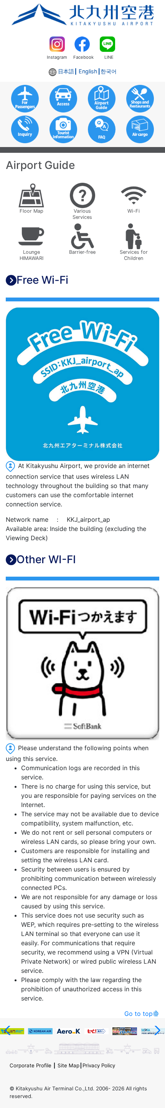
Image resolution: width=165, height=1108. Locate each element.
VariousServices (82, 214)
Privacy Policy (98, 1065)
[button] (9, 1030)
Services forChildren (134, 255)
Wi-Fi (133, 211)
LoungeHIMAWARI (31, 255)
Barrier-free (82, 252)
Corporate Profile (30, 1065)
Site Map (68, 1065)
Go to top (138, 1013)
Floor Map (31, 211)
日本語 (66, 71)
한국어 (109, 71)
